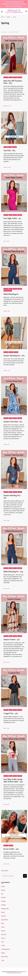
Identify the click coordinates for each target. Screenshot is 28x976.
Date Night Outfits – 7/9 (12, 218)
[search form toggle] (26, 11)
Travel (3, 945)
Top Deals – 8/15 (9, 150)
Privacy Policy (18, 973)
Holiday (3, 901)
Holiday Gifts (5, 908)
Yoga (2, 960)
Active (3, 886)
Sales (2, 927)
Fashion (6, 77)
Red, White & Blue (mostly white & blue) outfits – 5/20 (13, 780)
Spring (14, 77)
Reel (10, 77)
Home (3, 912)
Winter (3, 953)
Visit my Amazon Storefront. (14, 6)
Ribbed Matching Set (11, 294)
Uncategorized (7, 290)
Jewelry (3, 916)
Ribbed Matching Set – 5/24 (13, 571)
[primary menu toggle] (2, 11)
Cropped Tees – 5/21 (11, 713)
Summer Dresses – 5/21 (12, 639)
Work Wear (4, 956)
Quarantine (4, 919)
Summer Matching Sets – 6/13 (14, 355)
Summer (20, 77)
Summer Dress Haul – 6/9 (13, 422)
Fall (2, 894)
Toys (2, 942)
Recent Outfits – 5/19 (11, 849)
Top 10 (3, 938)
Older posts (4, 870)
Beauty (3, 890)
